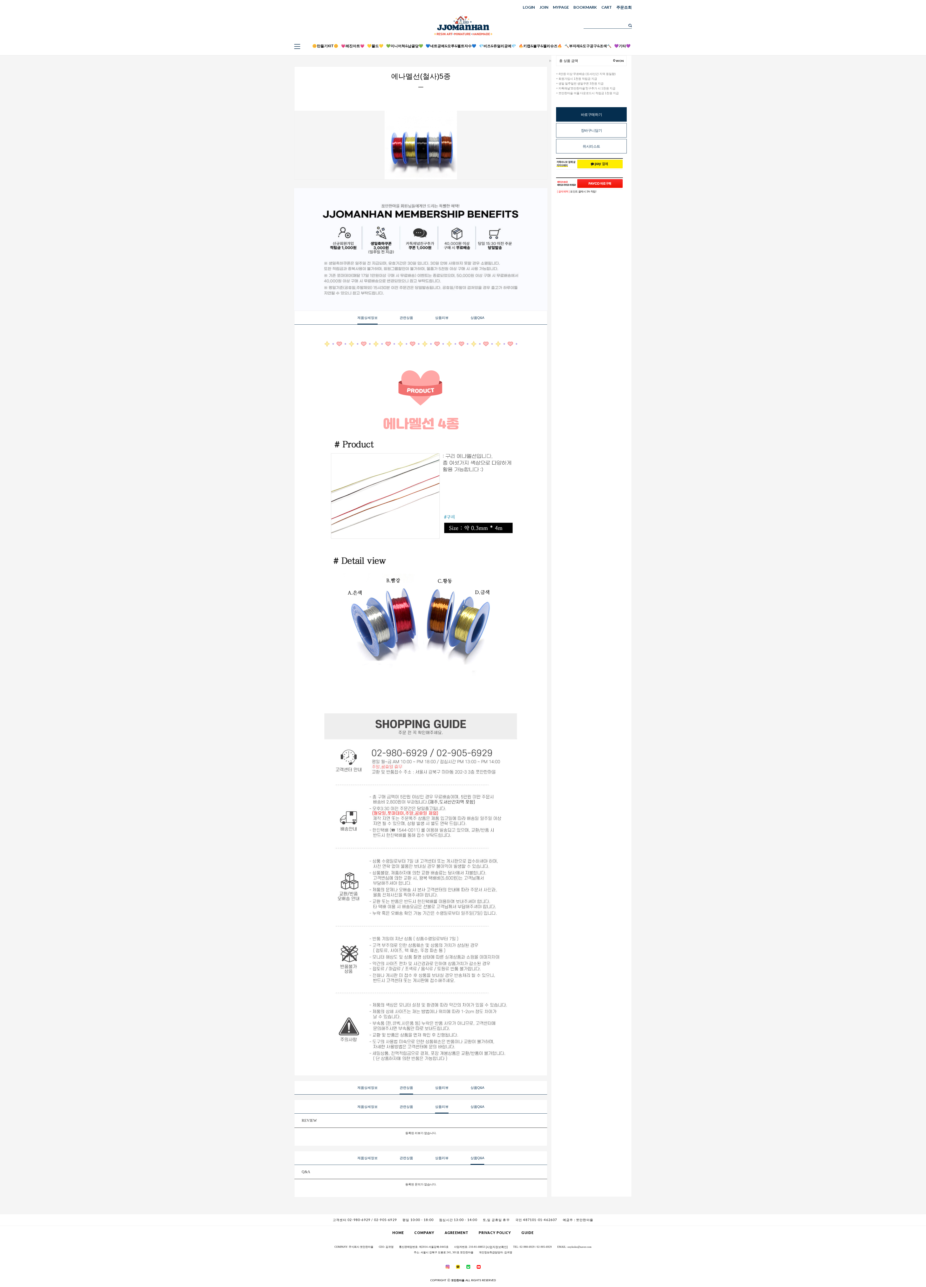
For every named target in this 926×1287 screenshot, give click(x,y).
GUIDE (527, 1233)
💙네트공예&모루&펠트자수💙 (451, 46)
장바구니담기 (591, 130)
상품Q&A (477, 318)
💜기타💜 (622, 46)
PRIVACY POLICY (495, 1233)
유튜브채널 (665, 48)
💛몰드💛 (375, 46)
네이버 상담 (665, 36)
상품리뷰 (442, 318)
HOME (398, 1233)
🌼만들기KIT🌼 (325, 46)
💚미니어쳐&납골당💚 (404, 46)
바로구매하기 (591, 114)
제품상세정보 (367, 318)
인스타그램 (665, 42)
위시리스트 (591, 146)
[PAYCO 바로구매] (600, 183)
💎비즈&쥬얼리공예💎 (497, 46)
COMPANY (424, 1233)
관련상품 (406, 318)
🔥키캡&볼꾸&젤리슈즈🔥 (540, 46)
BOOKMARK (585, 7)
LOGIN (529, 7)
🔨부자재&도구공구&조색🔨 (588, 46)
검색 (630, 25)
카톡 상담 (665, 29)
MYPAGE (561, 7)
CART (606, 7)
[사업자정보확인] (497, 1247)
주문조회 (624, 7)
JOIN (543, 7)
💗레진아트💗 (353, 46)
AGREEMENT (456, 1233)
